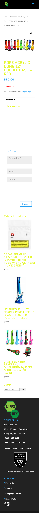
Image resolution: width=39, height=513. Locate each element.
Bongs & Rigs (26, 92)
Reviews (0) (11, 99)
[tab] (19, 99)
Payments (9, 483)
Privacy (8, 488)
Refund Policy (11, 499)
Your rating (12, 148)
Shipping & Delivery (13, 493)
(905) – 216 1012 (11, 438)
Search (23, 389)
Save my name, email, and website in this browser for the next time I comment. (19, 191)
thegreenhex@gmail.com (14, 442)
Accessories (15, 17)
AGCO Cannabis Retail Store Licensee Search (20, 471)
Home (6, 17)
